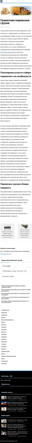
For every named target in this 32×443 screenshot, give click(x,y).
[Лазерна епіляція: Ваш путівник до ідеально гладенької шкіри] (3, 397)
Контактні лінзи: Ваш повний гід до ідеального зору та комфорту (16, 408)
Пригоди (3, 349)
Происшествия (5, 351)
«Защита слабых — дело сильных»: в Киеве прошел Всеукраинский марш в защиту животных (17, 433)
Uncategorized (5, 310)
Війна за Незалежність (7, 319)
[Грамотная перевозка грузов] (16, 11)
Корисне (3, 332)
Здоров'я (3, 327)
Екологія (3, 324)
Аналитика (4, 315)
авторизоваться (5, 254)
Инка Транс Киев (5, 52)
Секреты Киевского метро (8, 356)
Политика (3, 346)
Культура (3, 339)
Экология (3, 363)
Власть (3, 322)
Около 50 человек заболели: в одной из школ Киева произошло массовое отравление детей (16, 426)
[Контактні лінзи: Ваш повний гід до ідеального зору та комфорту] (3, 409)
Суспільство (4, 361)
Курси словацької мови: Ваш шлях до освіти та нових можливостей (17, 403)
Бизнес (3, 317)
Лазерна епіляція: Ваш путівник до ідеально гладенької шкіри (16, 397)
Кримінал (3, 334)
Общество (4, 341)
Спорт (3, 358)
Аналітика (4, 312)
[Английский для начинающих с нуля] (3, 421)
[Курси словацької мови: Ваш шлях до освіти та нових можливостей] (3, 403)
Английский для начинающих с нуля (17, 420)
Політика (3, 344)
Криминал (4, 336)
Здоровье (4, 329)
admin (8, 266)
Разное (12, 276)
